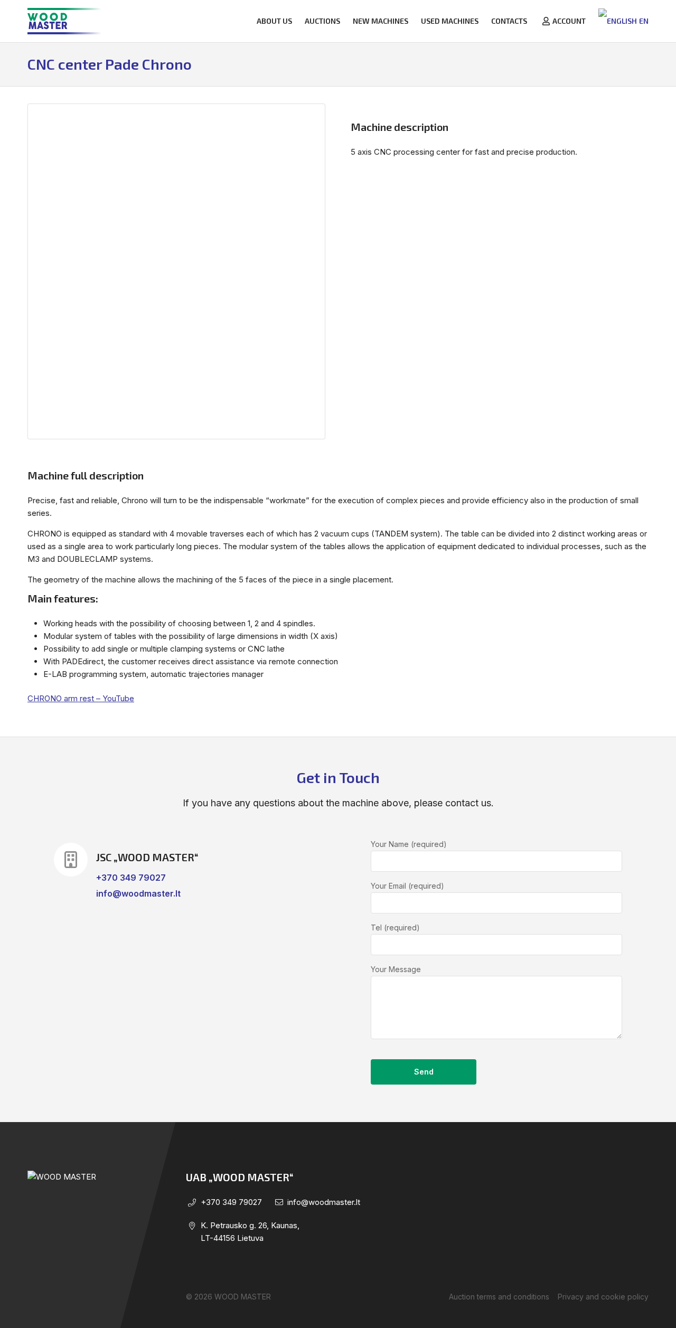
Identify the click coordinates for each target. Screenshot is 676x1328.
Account (569, 20)
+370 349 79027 (131, 877)
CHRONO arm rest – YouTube (80, 698)
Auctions (322, 20)
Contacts (509, 20)
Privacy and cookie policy (603, 1296)
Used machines (449, 20)
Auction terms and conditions (499, 1296)
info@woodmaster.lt (138, 893)
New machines (380, 20)
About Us (274, 20)
